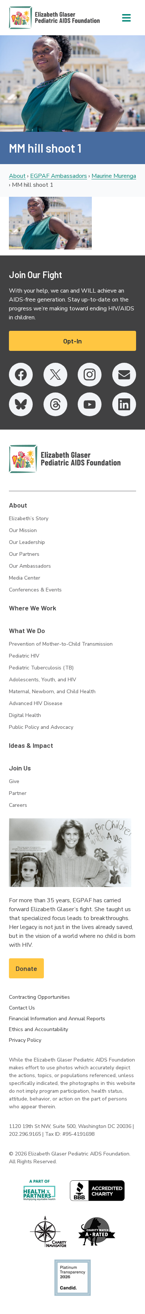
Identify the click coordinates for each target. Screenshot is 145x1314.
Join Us (20, 768)
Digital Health (25, 715)
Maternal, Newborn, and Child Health (52, 691)
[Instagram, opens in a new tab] (90, 375)
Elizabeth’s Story (28, 518)
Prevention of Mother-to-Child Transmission (61, 644)
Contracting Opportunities (39, 997)
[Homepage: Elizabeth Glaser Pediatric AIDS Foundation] (35, 17)
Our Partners (24, 554)
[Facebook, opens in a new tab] (21, 375)
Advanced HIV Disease (35, 703)
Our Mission (23, 530)
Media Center (24, 577)
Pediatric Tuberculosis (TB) (41, 667)
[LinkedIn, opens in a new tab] (124, 404)
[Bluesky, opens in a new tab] (21, 404)
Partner (17, 793)
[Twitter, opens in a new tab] (55, 375)
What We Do (27, 630)
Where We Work (32, 608)
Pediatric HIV (24, 655)
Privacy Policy (25, 1040)
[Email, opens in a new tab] (124, 375)
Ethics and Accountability (38, 1029)
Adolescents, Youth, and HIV (42, 679)
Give (14, 781)
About (17, 176)
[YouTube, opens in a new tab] (90, 404)
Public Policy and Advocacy (41, 727)
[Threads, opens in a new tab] (55, 404)
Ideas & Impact (31, 745)
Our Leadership (27, 542)
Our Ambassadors (30, 566)
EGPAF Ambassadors (58, 176)
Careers (18, 805)
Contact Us (22, 1007)
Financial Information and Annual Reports (57, 1018)
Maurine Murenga (113, 176)
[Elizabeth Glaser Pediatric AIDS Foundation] (64, 458)
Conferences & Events (35, 589)
